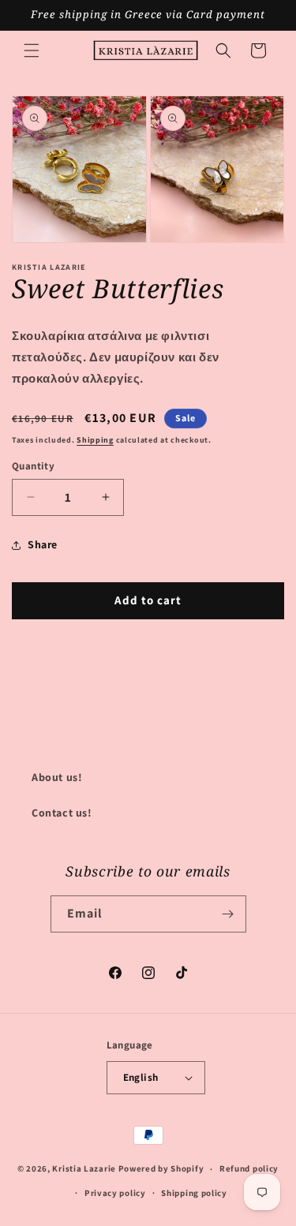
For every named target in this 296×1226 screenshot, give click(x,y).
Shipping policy (194, 1192)
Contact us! (62, 812)
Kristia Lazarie (84, 1168)
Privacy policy (115, 1192)
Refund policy (249, 1168)
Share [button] (43, 544)
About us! (57, 777)
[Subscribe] (228, 914)
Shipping (95, 440)
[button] (31, 50)
